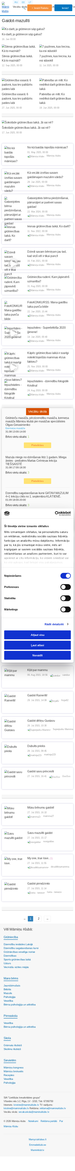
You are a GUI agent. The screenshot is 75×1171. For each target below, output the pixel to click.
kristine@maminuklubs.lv (26, 1105)
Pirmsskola (10, 1015)
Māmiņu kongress (13, 1067)
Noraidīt (37, 655)
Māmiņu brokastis (13, 1071)
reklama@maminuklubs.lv (53, 1108)
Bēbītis (7, 989)
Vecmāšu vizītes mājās (16, 967)
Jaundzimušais (12, 985)
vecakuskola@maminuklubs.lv (34, 1112)
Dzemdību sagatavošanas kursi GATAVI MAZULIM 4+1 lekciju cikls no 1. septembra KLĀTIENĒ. (36, 494)
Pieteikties (37, 445)
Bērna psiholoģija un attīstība (20, 1004)
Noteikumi (33, 1121)
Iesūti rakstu (41, 8)
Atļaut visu (37, 634)
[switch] (65, 587)
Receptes (9, 1075)
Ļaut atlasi (37, 645)
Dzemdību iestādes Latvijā (18, 944)
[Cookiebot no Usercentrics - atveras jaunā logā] (55, 513)
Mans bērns (11, 978)
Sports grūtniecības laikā (17, 959)
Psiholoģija (9, 996)
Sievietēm (10, 1060)
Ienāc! (65, 8)
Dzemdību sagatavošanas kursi (21, 948)
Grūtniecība (11, 937)
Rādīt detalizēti (54, 624)
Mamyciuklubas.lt (37, 1139)
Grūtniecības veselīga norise (19, 951)
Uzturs (7, 963)
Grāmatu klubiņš (13, 1045)
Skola (7, 1038)
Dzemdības (10, 955)
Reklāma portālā (49, 1121)
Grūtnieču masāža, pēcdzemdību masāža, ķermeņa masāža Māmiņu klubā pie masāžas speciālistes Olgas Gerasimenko (37, 421)
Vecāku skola (20, 6)
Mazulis (8, 993)
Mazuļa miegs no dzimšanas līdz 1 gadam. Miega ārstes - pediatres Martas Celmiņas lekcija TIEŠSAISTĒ (35, 461)
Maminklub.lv (37, 1150)
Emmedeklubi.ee (37, 1144)
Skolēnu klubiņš (12, 1049)
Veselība (8, 1000)
